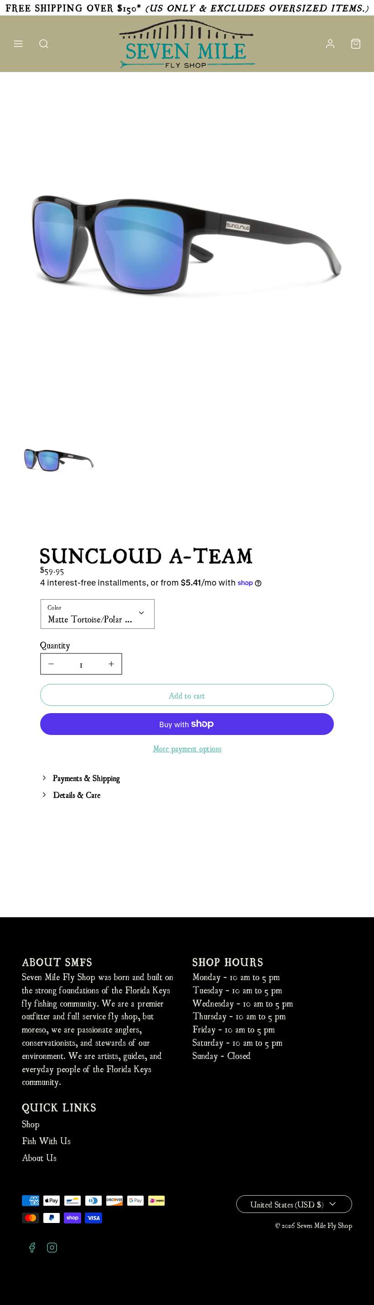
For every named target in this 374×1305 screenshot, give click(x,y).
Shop (31, 1123)
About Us (39, 1157)
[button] (18, 44)
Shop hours (228, 962)
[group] (59, 461)
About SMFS (57, 962)
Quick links (59, 1107)
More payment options (187, 748)
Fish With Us (46, 1140)
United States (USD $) (286, 1204)
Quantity (55, 644)
